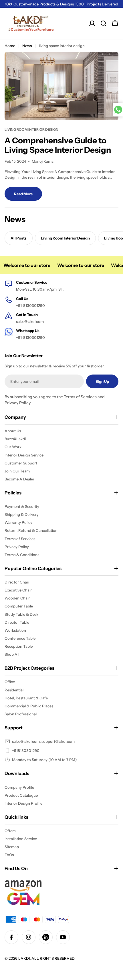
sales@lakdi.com (30, 321)
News (27, 45)
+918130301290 (25, 750)
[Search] (103, 23)
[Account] (92, 23)
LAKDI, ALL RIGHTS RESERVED (46, 958)
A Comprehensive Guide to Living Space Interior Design (58, 145)
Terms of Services (80, 396)
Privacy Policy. (18, 402)
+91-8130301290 (30, 305)
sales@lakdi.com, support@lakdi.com (43, 741)
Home (10, 45)
